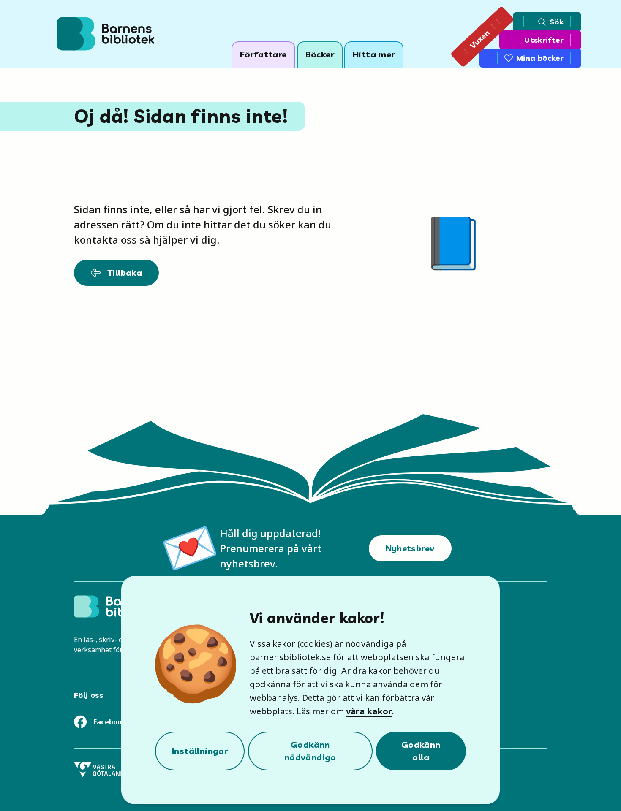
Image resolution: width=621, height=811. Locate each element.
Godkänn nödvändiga (310, 750)
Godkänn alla (421, 750)
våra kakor (369, 711)
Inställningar (200, 751)
